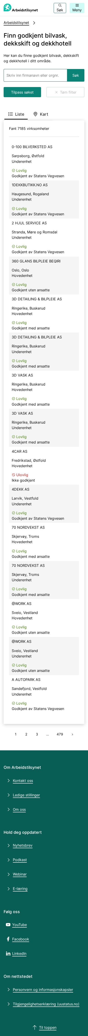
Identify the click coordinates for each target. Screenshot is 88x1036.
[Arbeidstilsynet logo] (21, 8)
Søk (75, 75)
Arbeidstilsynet (16, 22)
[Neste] (72, 734)
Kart (44, 114)
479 (60, 734)
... (47, 734)
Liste (19, 114)
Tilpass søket (22, 92)
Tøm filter (68, 92)
